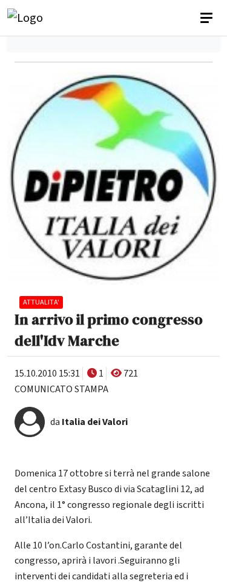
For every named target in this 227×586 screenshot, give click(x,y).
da (89, 422)
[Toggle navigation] (208, 18)
